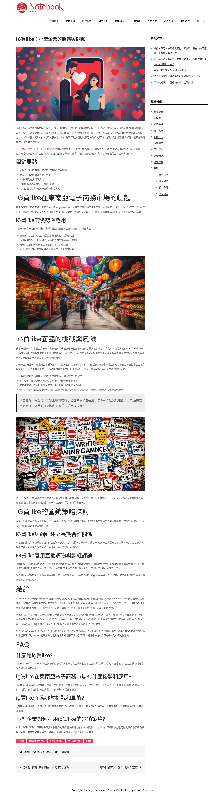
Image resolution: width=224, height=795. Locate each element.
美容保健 (152, 21)
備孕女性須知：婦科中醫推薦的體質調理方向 (177, 76)
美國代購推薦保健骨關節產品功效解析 (173, 82)
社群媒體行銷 (74, 740)
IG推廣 (21, 740)
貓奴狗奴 (86, 21)
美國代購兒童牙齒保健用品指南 (170, 70)
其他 (199, 21)
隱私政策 (163, 193)
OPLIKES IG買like (59, 132)
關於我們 (163, 175)
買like (88, 740)
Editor (27, 752)
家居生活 (70, 21)
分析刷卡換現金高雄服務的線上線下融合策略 (46, 767)
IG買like (28, 170)
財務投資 (185, 21)
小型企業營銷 (56, 740)
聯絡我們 (163, 181)
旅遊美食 (168, 21)
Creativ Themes (143, 790)
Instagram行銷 (37, 740)
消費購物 (136, 21)
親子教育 (103, 21)
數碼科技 (119, 21)
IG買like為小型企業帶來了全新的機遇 (35, 149)
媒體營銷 (54, 21)
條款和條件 (165, 187)
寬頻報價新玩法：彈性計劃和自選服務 (119, 767)
